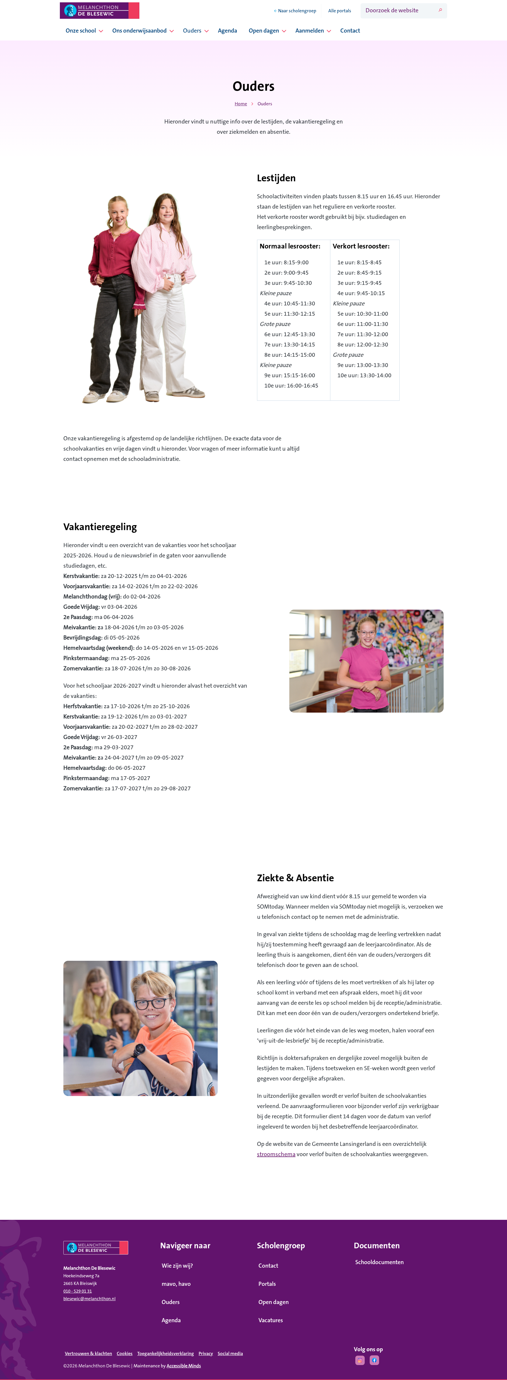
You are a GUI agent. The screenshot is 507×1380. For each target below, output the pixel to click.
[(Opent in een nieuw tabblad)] (360, 1362)
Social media (230, 1354)
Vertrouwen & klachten (88, 1353)
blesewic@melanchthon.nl (89, 1298)
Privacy (206, 1353)
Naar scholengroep (297, 10)
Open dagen (264, 31)
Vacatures (270, 1320)
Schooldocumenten (379, 1262)
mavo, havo (176, 1284)
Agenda (227, 31)
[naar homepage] (108, 1250)
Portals (267, 1284)
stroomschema (276, 1154)
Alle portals (339, 10)
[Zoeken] (440, 10)
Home (241, 103)
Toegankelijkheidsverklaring (165, 1353)
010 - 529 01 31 (77, 1291)
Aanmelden (309, 31)
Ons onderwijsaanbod (139, 31)
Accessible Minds (184, 1366)
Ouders (192, 31)
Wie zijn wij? (177, 1266)
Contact (350, 31)
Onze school (81, 31)
